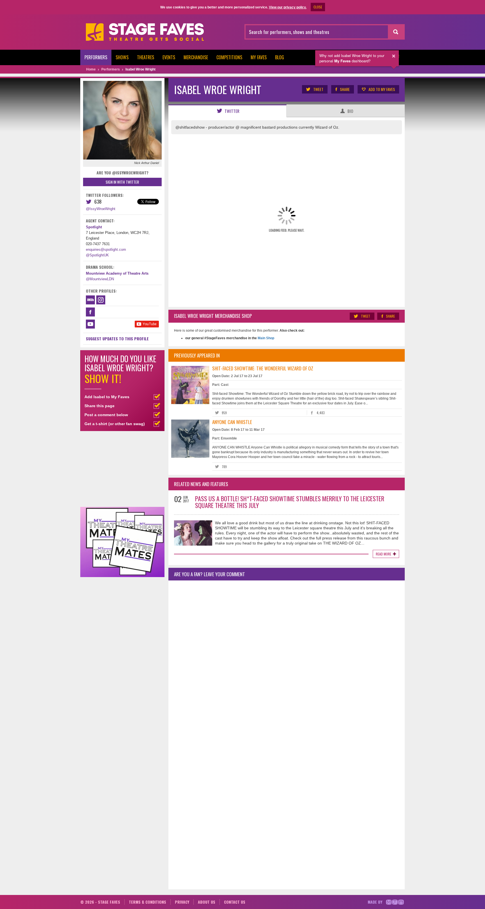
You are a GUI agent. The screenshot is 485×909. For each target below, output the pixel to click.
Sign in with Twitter (122, 182)
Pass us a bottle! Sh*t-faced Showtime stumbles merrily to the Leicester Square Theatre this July (289, 502)
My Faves (259, 57)
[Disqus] (286, 659)
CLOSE (318, 6)
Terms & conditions (147, 902)
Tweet (318, 89)
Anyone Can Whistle (232, 421)
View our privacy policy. (287, 7)
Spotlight (94, 227)
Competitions (229, 57)
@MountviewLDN (100, 279)
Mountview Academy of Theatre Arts (117, 273)
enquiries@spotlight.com (106, 249)
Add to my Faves (382, 89)
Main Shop (265, 338)
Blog (279, 57)
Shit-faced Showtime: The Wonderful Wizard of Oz (262, 368)
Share (345, 89)
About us (206, 902)
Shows (122, 57)
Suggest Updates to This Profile (117, 338)
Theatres (145, 57)
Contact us (234, 902)
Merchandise (196, 57)
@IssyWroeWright (100, 209)
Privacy (182, 902)
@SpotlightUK (97, 255)
